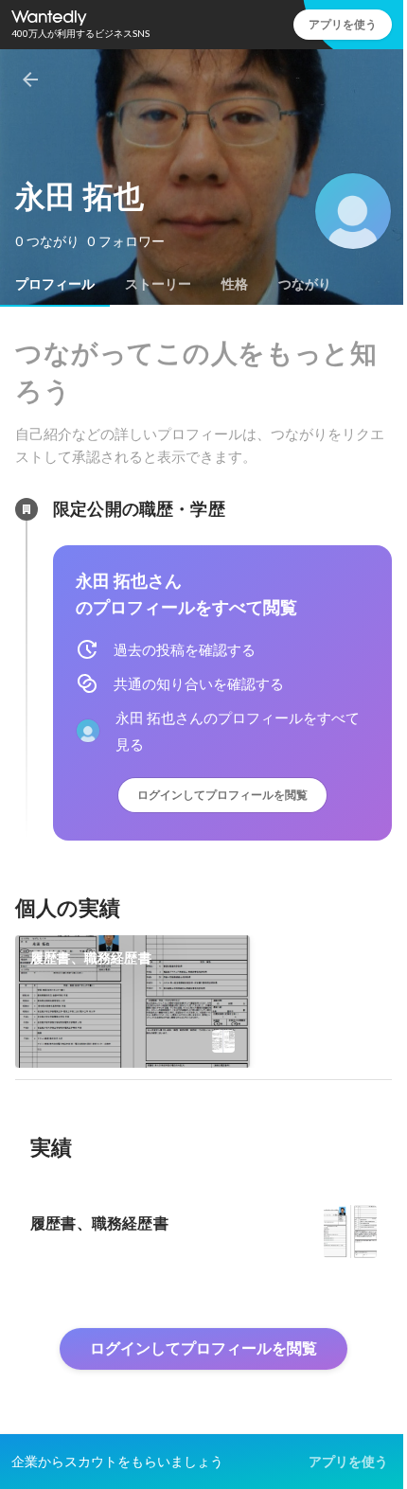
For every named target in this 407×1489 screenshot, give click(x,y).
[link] (132, 1001)
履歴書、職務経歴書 (90, 957)
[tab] (55, 284)
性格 (234, 284)
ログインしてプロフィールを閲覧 (222, 795)
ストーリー (158, 284)
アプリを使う (343, 24)
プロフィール (55, 284)
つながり (304, 284)
